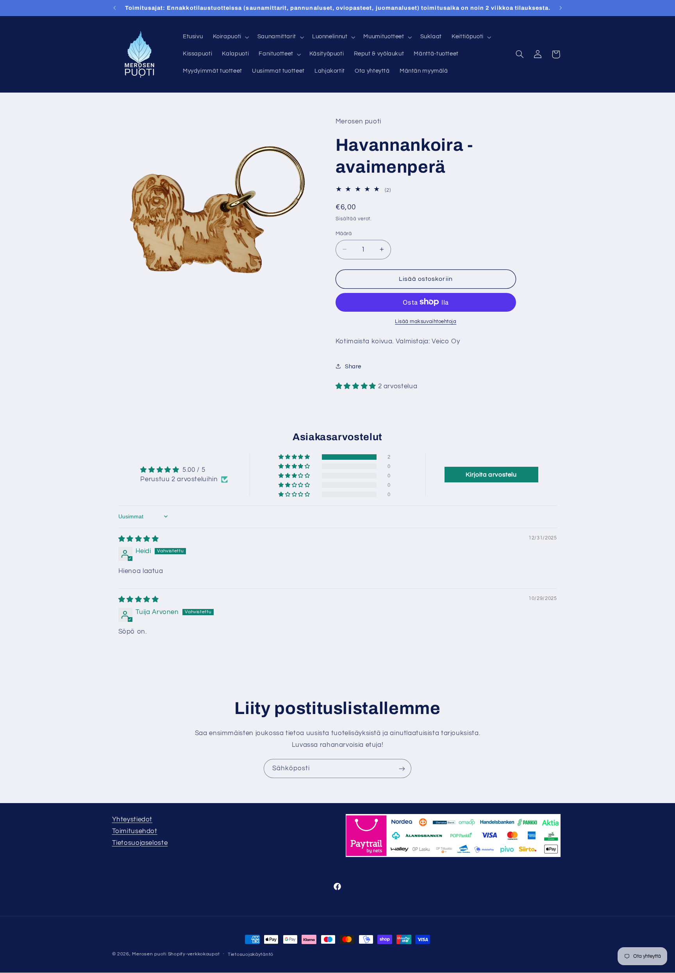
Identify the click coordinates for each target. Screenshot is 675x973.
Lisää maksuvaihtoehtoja (425, 321)
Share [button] (353, 366)
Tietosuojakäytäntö (250, 954)
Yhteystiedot (132, 819)
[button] (230, 37)
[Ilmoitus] (560, 8)
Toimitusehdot (134, 831)
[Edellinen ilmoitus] (114, 8)
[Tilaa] (402, 768)
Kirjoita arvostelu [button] (491, 474)
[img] (138, 539)
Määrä (344, 233)
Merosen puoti (149, 954)
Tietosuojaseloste (140, 842)
